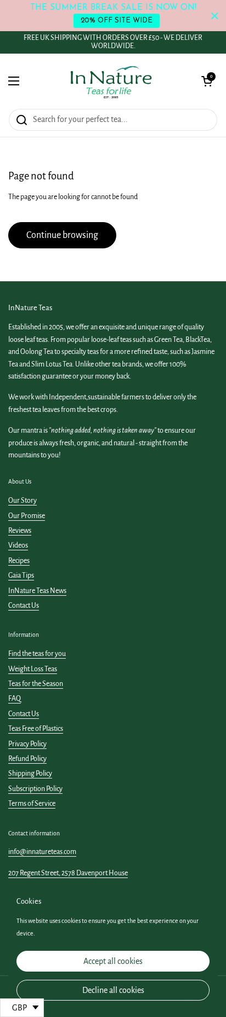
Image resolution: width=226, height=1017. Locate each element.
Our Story (22, 500)
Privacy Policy (27, 744)
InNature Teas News (37, 591)
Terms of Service (31, 803)
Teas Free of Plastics (35, 729)
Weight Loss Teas (32, 669)
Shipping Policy (30, 773)
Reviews (19, 530)
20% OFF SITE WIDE (116, 20)
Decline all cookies (113, 990)
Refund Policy (27, 759)
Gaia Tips (21, 575)
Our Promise (26, 516)
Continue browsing (62, 235)
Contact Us (23, 605)
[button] (207, 81)
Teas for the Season (35, 684)
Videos (18, 545)
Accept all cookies (113, 961)
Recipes (19, 561)
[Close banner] (214, 15)
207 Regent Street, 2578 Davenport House (68, 873)
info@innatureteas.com (42, 852)
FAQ (14, 698)
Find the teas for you (37, 654)
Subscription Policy (35, 789)
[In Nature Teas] (110, 81)
